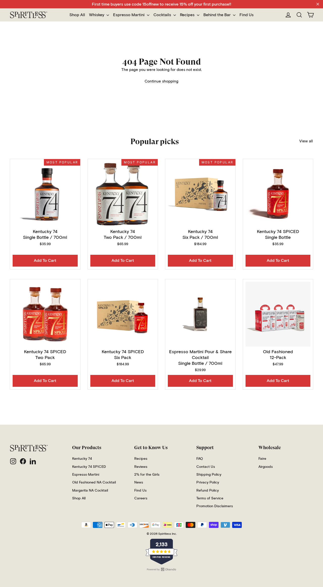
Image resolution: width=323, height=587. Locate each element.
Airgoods (265, 467)
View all (306, 141)
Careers (140, 498)
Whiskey (97, 15)
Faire (262, 459)
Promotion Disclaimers (214, 506)
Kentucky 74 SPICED (89, 467)
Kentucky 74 (82, 459)
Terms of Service (209, 498)
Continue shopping (161, 81)
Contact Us (205, 467)
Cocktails (162, 15)
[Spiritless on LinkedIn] (33, 461)
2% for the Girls (146, 474)
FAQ (199, 459)
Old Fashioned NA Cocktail (94, 482)
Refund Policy (207, 490)
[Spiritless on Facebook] (23, 461)
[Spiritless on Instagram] (13, 461)
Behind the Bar (217, 15)
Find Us (246, 15)
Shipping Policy (208, 474)
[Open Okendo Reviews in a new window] (161, 569)
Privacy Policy (207, 482)
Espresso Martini (129, 15)
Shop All (77, 15)
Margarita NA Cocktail (90, 490)
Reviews (140, 467)
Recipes (188, 15)
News (138, 482)
